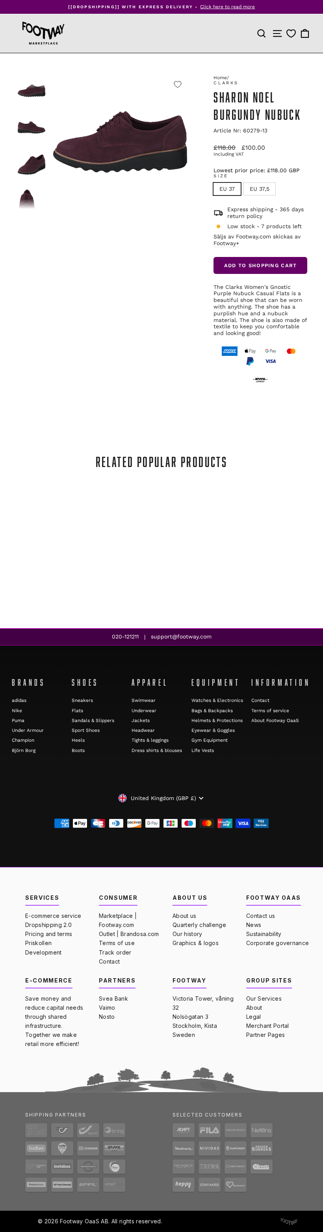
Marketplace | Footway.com (118, 920)
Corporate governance (277, 943)
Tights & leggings (150, 740)
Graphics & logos (196, 943)
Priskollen (38, 943)
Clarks (225, 83)
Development (43, 952)
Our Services (264, 998)
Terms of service (270, 710)
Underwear (144, 710)
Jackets (141, 720)
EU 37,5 (259, 189)
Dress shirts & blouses (157, 750)
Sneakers (82, 700)
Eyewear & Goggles (213, 730)
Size (220, 176)
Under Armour (28, 730)
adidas (19, 700)
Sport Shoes (86, 730)
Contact (260, 700)
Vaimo (107, 1007)
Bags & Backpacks (212, 710)
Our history (187, 934)
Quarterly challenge (199, 924)
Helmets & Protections (217, 720)
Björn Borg (23, 750)
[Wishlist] (291, 33)
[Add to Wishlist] (177, 84)
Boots (78, 750)
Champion (23, 740)
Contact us (260, 915)
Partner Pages (265, 1034)
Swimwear (144, 700)
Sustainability (263, 934)
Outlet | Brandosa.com (129, 934)
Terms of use (117, 943)
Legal (253, 1016)
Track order (115, 952)
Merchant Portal (267, 1025)
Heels (78, 740)
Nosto (107, 1016)
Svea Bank (113, 998)
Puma (18, 720)
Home (220, 77)
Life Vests (202, 750)
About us (185, 915)
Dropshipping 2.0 (48, 924)
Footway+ (226, 243)
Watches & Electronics (217, 700)
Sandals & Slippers (93, 720)
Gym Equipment (209, 740)
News (253, 924)
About (254, 1007)
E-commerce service (53, 915)
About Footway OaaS (275, 720)
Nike (17, 710)
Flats (77, 710)
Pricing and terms (48, 934)
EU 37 (227, 189)
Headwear (143, 730)
